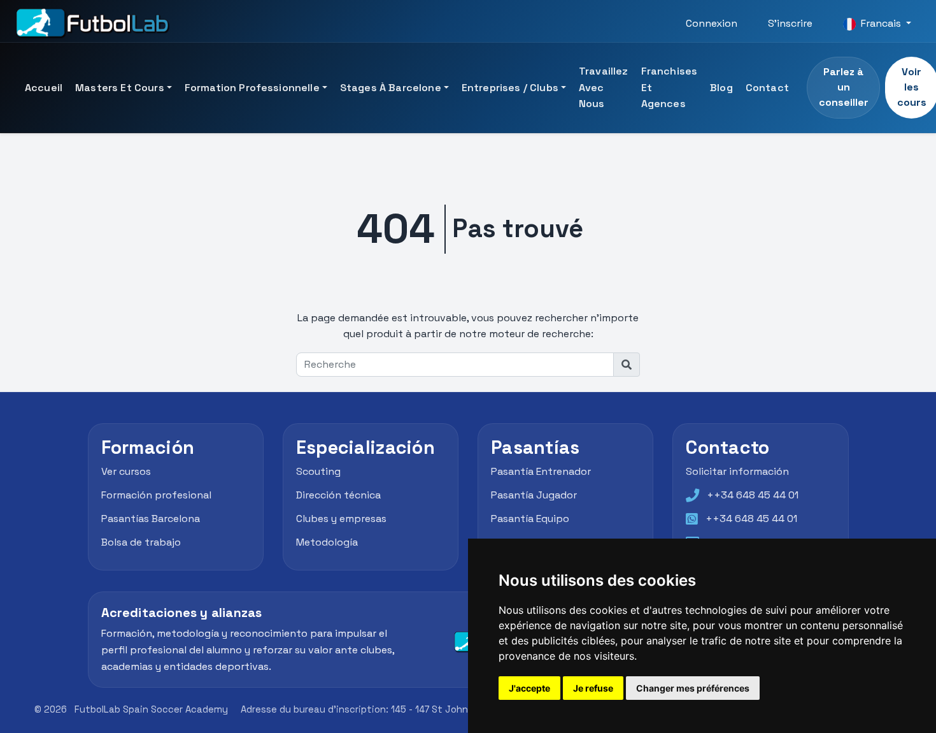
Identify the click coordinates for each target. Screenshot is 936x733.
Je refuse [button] (593, 688)
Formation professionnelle (252, 87)
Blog (721, 87)
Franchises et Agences (669, 87)
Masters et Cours (119, 87)
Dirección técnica (338, 495)
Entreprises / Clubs (510, 87)
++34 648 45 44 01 (752, 495)
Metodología (327, 542)
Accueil (43, 87)
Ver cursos (126, 472)
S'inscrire (790, 23)
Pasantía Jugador (534, 495)
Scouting (318, 472)
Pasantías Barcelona (150, 518)
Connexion (711, 23)
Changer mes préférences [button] (692, 688)
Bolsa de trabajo (141, 542)
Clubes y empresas (341, 518)
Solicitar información (737, 472)
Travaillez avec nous (603, 87)
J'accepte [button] (529, 688)
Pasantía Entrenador (541, 472)
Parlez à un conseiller (844, 87)
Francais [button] (881, 23)
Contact (767, 87)
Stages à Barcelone (390, 87)
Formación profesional (156, 495)
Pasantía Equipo (530, 518)
